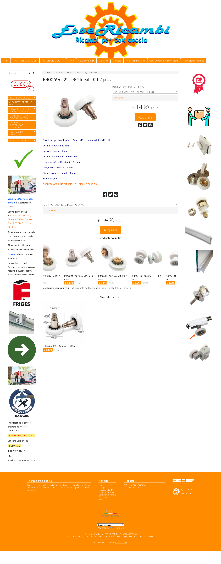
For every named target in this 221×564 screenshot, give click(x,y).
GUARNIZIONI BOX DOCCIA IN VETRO (19, 116)
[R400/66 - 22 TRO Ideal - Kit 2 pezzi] (76, 111)
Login (71, 60)
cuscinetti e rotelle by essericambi (115, 287)
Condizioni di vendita (193, 60)
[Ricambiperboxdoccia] (110, 31)
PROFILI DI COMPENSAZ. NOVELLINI (16, 124)
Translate (119, 527)
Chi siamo (103, 60)
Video (101, 499)
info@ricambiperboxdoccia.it (141, 536)
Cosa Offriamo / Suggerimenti (164, 60)
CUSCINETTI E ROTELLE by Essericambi (81, 73)
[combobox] (145, 92)
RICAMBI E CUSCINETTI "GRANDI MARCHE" (21, 110)
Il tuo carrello (85, 60)
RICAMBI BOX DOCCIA (25, 60)
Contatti (117, 60)
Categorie (102, 487)
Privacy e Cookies (106, 492)
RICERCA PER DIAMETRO (16, 133)
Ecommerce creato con (110, 542)
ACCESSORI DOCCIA (53, 60)
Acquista (145, 117)
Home (6, 60)
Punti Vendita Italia (135, 60)
